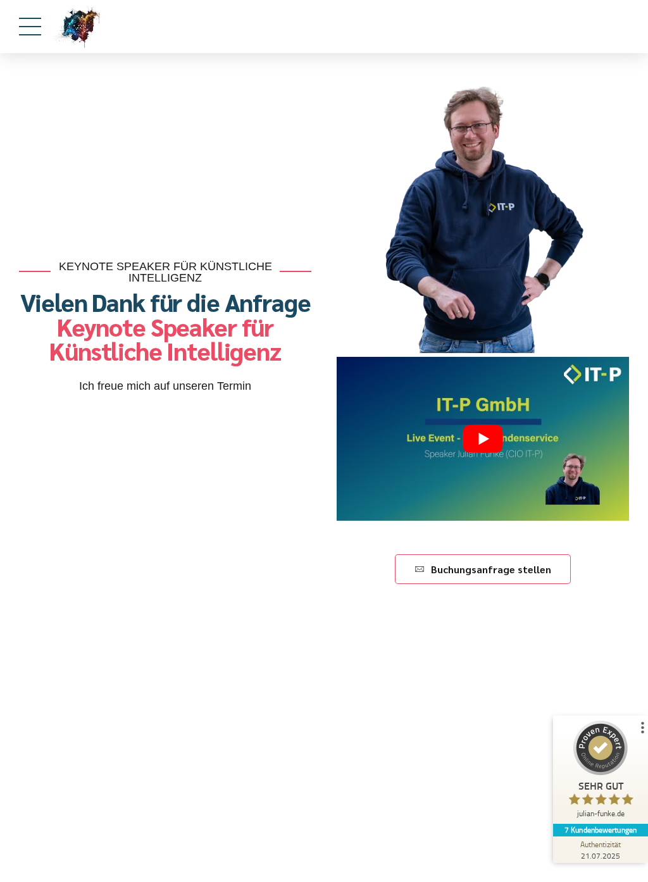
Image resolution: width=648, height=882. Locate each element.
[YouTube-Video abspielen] (483, 439)
